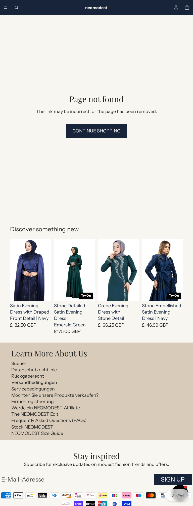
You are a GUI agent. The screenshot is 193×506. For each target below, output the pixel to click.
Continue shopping (96, 131)
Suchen (19, 363)
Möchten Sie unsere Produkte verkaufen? (55, 395)
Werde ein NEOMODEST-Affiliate (45, 408)
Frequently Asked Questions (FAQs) (48, 420)
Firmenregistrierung (32, 401)
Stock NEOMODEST (32, 427)
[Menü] (6, 7)
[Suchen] (16, 7)
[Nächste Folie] (45, 269)
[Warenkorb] (186, 7)
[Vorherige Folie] (15, 269)
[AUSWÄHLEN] (43, 292)
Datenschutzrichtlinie (34, 370)
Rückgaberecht (27, 376)
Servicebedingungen (33, 389)
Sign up (173, 479)
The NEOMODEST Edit (34, 414)
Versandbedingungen (34, 382)
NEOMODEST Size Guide (37, 433)
